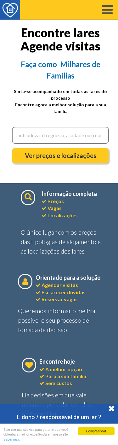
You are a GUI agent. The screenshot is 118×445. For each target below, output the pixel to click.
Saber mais (11, 439)
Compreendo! (96, 431)
